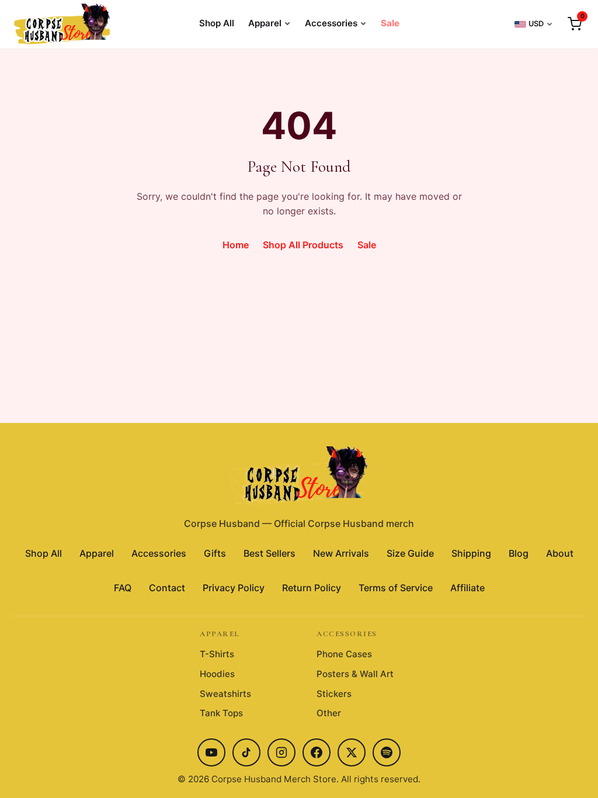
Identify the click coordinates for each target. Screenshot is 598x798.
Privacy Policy (234, 588)
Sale (390, 23)
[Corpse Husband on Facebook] (317, 752)
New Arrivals (341, 553)
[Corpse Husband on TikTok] (246, 752)
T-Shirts (217, 654)
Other (329, 713)
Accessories (331, 23)
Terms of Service (396, 588)
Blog (519, 553)
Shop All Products (303, 245)
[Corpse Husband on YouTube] (211, 752)
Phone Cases (344, 654)
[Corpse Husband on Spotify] (387, 752)
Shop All (216, 23)
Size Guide (410, 553)
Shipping (471, 553)
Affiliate (467, 588)
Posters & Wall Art (355, 673)
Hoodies (217, 673)
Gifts (215, 553)
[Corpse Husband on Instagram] (281, 752)
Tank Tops (221, 713)
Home (235, 245)
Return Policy (311, 588)
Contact (167, 588)
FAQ (122, 588)
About (559, 553)
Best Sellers (269, 553)
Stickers (334, 693)
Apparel (264, 23)
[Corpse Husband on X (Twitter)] (352, 752)
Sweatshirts (225, 693)
